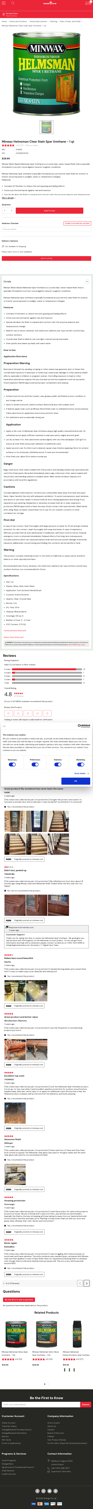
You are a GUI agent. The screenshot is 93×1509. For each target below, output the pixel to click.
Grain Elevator (8, 1470)
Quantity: (6, 204)
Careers (50, 1429)
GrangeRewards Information (14, 1433)
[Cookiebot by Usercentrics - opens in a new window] (79, 726)
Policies (50, 1436)
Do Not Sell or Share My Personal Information (67, 1443)
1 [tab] (44, 1384)
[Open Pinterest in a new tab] (56, 1491)
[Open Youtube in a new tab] (49, 1491)
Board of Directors (55, 1433)
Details (7, 281)
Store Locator (53, 1423)
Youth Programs (9, 1460)
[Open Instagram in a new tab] (43, 1491)
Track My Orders (9, 1426)
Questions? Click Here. (61, 1471)
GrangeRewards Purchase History (17, 1429)
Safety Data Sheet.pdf (13, 637)
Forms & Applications (11, 1443)
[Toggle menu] (3, 3)
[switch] (35, 764)
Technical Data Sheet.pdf (15, 630)
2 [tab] (48, 1384)
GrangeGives (7, 1464)
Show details (79, 773)
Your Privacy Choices (56, 1440)
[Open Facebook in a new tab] (37, 1491)
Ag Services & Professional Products (18, 1467)
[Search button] (13, 3)
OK (75, 781)
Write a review (31, 145)
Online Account (9, 1423)
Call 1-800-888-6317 (60, 1468)
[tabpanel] (16, 1347)
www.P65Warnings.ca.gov (77, 644)
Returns (5, 1436)
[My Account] (86, 3)
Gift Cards (6, 1440)
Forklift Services (9, 1474)
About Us (51, 1426)
